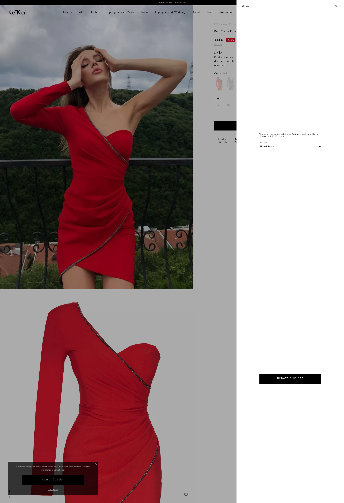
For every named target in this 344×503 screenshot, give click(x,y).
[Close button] (336, 6)
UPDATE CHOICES (290, 378)
